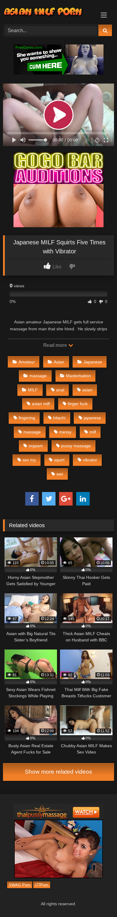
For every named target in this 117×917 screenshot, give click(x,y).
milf (92, 431)
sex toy (29, 459)
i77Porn (41, 884)
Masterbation (78, 375)
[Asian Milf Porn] (48, 11)
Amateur (27, 361)
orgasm (35, 445)
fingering (27, 417)
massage (38, 375)
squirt (59, 459)
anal (60, 389)
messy (65, 431)
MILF (33, 389)
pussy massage (76, 445)
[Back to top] (98, 899)
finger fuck (78, 403)
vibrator (90, 459)
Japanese (92, 361)
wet (59, 474)
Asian (59, 361)
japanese (92, 417)
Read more (55, 345)
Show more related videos (58, 772)
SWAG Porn (19, 884)
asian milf (41, 403)
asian (87, 389)
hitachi (59, 417)
